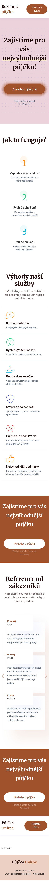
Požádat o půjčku (37, 9)
